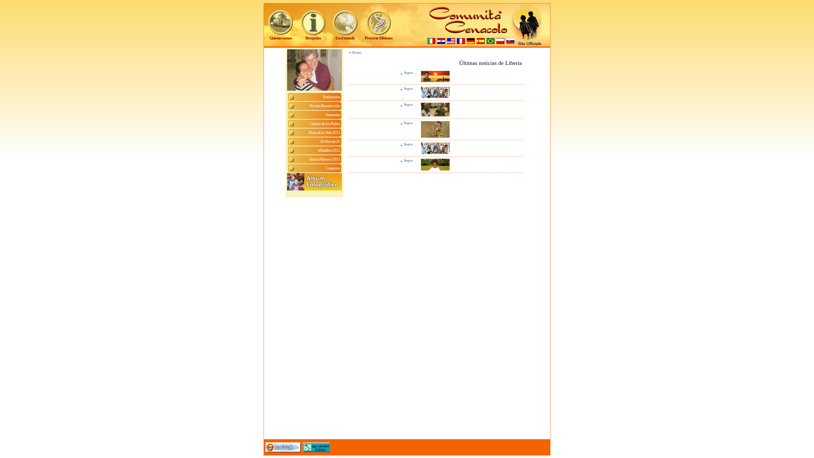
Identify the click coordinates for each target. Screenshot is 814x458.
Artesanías (332, 114)
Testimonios (331, 96)
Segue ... (410, 72)
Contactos (332, 168)
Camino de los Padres (324, 123)
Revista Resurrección (325, 105)
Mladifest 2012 (329, 150)
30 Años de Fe (330, 141)
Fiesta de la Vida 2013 (324, 132)
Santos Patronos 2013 (324, 159)
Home (356, 52)
